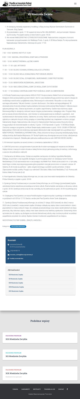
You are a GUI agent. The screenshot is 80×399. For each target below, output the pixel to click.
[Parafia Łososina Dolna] (17, 3)
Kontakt (61, 389)
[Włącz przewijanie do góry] (76, 394)
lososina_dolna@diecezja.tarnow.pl (21, 254)
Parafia (15, 389)
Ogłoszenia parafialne (18, 226)
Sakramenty (25, 389)
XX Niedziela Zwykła (15, 279)
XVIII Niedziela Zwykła (16, 287)
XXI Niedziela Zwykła (16, 275)
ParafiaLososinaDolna (16, 258)
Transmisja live (49, 389)
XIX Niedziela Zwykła (16, 283)
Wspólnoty (37, 389)
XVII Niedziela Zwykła (16, 291)
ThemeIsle (48, 394)
